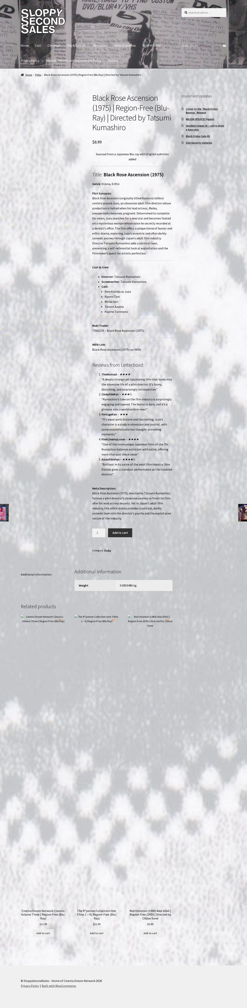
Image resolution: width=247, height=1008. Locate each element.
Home (25, 45)
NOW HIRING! (151, 45)
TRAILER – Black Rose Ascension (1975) (118, 331)
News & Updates (125, 45)
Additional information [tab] (36, 574)
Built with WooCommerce (59, 986)
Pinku (38, 75)
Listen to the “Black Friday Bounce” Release (202, 110)
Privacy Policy (30, 60)
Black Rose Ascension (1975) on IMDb (116, 349)
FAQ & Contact (76, 45)
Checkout (54, 45)
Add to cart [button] (43, 933)
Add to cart (120, 533)
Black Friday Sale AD (198, 136)
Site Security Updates (199, 142)
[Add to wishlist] (26, 99)
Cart (38, 45)
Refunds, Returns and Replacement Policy (73, 60)
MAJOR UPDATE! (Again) (200, 119)
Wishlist (113, 60)
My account (100, 45)
